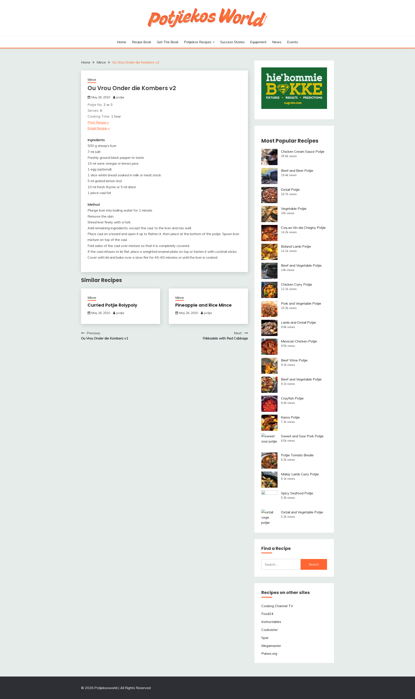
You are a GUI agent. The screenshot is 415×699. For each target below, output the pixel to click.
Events (292, 42)
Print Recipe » (98, 122)
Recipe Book (141, 42)
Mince (92, 80)
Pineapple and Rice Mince (203, 305)
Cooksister (269, 629)
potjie (120, 97)
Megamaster (271, 645)
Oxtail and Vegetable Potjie (302, 512)
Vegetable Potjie (293, 208)
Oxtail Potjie (290, 189)
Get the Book (168, 42)
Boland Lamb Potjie (296, 246)
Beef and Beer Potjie (297, 170)
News (276, 42)
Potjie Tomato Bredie (297, 455)
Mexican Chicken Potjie (299, 341)
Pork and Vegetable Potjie (301, 303)
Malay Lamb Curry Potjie (300, 474)
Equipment (258, 42)
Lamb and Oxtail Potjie (298, 322)
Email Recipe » (99, 128)
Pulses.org (269, 653)
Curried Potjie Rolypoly (112, 305)
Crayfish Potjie (292, 398)
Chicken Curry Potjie (296, 284)
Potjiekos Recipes (197, 42)
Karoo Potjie (290, 417)
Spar (264, 637)
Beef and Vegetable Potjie (301, 265)
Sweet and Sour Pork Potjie (302, 436)
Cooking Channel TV (277, 606)
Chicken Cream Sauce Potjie (302, 151)
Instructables (271, 621)
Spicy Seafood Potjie (297, 493)
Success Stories (232, 42)
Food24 (267, 613)
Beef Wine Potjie (294, 360)
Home (121, 42)
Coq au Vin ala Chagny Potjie (303, 227)
